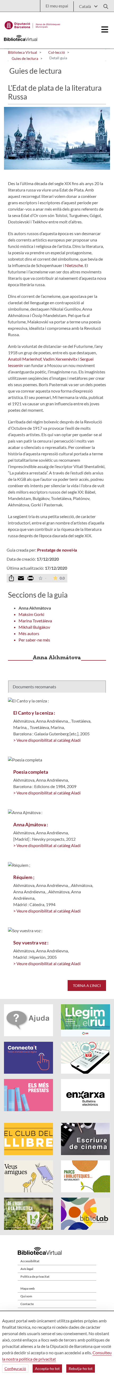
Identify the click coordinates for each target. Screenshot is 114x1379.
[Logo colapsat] (104, 29)
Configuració (15, 1368)
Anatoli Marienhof (24, 358)
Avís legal (26, 1269)
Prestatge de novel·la (57, 549)
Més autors (29, 633)
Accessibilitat (30, 1261)
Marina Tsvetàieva (35, 620)
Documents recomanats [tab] (34, 686)
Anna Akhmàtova (35, 607)
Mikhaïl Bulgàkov (34, 627)
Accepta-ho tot (47, 1368)
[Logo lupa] (104, 5)
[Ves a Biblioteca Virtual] (32, 24)
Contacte (27, 1304)
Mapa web (27, 1288)
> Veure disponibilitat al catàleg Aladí (47, 740)
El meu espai (57, 5)
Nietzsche (74, 265)
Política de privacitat (35, 1276)
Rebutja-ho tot (81, 1368)
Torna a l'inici (87, 985)
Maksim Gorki (31, 614)
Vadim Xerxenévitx (60, 358)
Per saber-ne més (34, 639)
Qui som (26, 1296)
